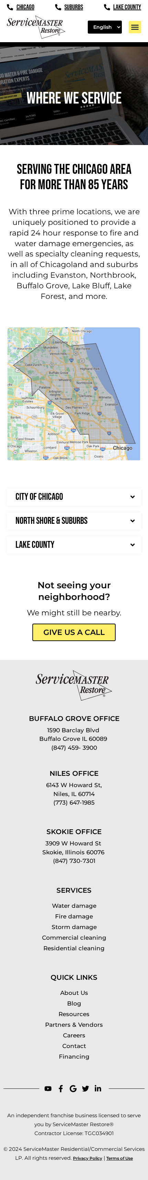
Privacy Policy (87, 1158)
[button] (135, 27)
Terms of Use (119, 1158)
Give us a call (74, 632)
